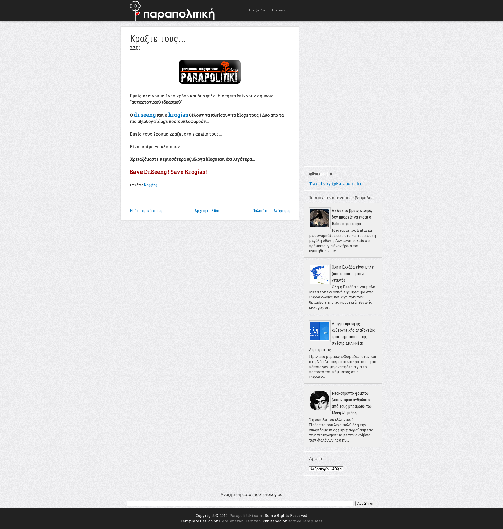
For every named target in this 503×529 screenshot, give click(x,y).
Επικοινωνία (279, 10)
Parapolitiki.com (246, 515)
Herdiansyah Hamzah (240, 521)
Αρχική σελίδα (207, 210)
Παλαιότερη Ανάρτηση (271, 210)
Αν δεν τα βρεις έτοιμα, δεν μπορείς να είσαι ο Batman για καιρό (352, 217)
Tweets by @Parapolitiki (335, 183)
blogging (150, 185)
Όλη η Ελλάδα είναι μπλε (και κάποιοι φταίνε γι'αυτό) (353, 274)
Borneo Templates (305, 521)
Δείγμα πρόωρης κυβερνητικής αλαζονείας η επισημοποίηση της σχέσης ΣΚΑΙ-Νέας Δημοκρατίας (342, 336)
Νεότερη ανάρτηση (146, 210)
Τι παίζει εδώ (257, 10)
